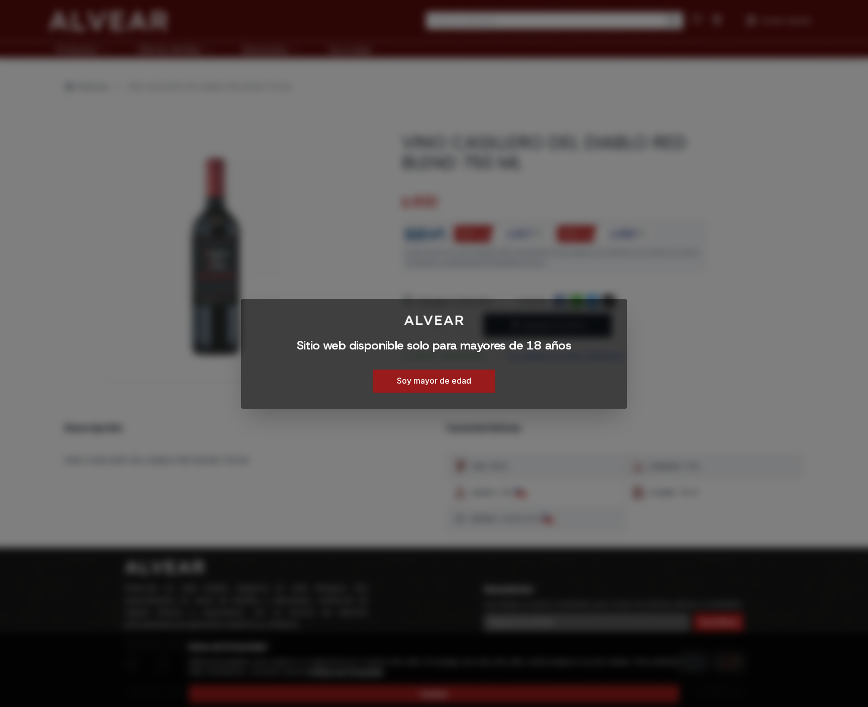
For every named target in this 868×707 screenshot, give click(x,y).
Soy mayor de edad (434, 380)
